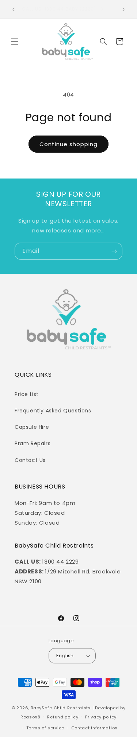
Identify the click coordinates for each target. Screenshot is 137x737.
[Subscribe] (114, 251)
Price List (27, 394)
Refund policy (62, 717)
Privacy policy (101, 717)
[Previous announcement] (13, 9)
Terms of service (45, 728)
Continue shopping (68, 144)
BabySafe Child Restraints (61, 708)
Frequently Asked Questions (53, 410)
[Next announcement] (123, 9)
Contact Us (30, 460)
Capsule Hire (32, 427)
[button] (15, 42)
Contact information (94, 728)
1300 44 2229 (60, 561)
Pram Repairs (32, 443)
